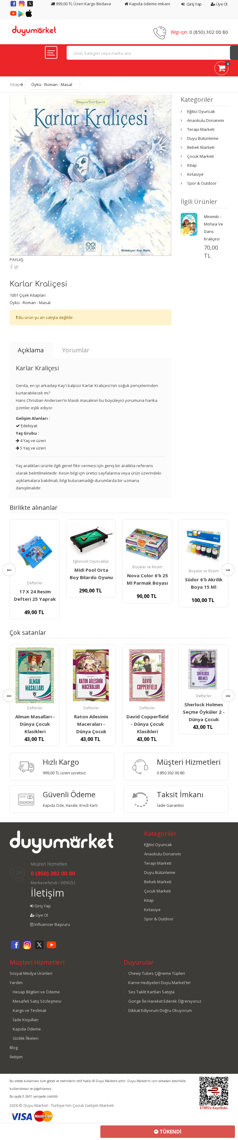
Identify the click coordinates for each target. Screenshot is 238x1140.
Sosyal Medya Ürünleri (31, 973)
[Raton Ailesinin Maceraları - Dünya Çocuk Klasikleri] (91, 675)
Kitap (15, 84)
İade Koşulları (25, 1019)
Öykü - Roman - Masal (51, 84)
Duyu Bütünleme (202, 138)
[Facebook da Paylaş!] (11, 267)
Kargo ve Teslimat (29, 1010)
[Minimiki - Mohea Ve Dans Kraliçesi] (189, 223)
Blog (14, 1047)
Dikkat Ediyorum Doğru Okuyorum (160, 1010)
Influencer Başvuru (51, 924)
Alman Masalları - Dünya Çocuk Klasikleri (35, 723)
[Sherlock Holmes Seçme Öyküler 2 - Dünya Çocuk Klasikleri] (204, 669)
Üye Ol (221, 4)
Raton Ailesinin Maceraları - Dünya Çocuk (91, 723)
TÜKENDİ (169, 1131)
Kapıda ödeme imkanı (149, 3)
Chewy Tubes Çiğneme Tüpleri (156, 973)
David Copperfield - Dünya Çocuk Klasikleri (147, 723)
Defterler (35, 583)
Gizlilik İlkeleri (25, 1038)
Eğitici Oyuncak (201, 111)
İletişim (47, 892)
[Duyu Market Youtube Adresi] (14, 15)
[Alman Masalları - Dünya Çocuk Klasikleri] (35, 675)
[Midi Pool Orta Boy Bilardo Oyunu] (91, 540)
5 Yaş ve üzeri (32, 448)
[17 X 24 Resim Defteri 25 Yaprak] (35, 550)
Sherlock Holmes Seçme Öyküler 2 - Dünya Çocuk (204, 711)
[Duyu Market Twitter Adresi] (30, 6)
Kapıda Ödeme (27, 1029)
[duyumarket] (34, 30)
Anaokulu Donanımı (205, 120)
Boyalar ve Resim (147, 567)
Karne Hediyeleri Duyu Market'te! (159, 982)
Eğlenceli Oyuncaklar (91, 561)
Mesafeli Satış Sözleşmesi (37, 1001)
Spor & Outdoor (202, 183)
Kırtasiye (195, 174)
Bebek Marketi (200, 147)
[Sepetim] (221, 69)
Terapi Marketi (200, 129)
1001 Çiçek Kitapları (28, 295)
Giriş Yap (194, 4)
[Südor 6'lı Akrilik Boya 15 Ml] (204, 544)
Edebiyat (28, 425)
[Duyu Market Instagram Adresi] (22, 6)
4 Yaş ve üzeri (32, 440)
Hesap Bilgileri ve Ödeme (36, 992)
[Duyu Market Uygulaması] (21, 15)
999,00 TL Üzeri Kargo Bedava (83, 3)
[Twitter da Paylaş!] (16, 267)
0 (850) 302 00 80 (208, 32)
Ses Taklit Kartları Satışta (151, 992)
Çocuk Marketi (200, 156)
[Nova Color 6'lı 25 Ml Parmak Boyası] (147, 542)
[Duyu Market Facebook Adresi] (14, 6)
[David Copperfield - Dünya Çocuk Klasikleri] (147, 675)
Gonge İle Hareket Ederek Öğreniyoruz (164, 1001)
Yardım (16, 982)
